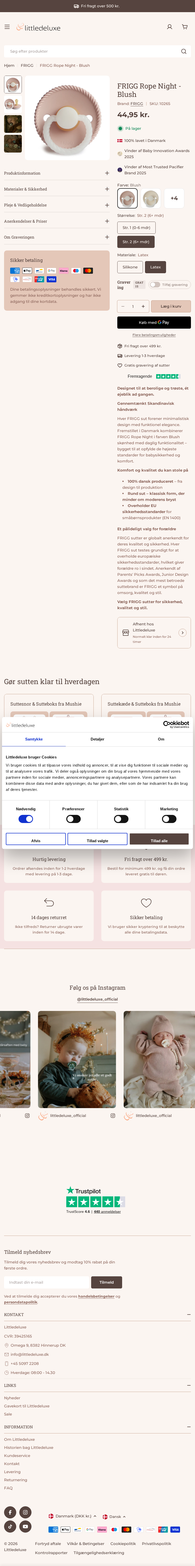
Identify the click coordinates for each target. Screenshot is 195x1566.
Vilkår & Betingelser (85, 1543)
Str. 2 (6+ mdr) (136, 241)
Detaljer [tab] (98, 739)
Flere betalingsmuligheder (154, 335)
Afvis (35, 841)
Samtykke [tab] (34, 739)
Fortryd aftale (48, 1543)
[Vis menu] (7, 27)
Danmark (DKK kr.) (73, 1516)
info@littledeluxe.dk (30, 1354)
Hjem (9, 65)
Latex (155, 267)
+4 (174, 198)
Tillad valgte (97, 841)
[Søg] (184, 51)
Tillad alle (159, 841)
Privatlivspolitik (156, 1543)
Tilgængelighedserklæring (99, 1552)
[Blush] (127, 198)
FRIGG (27, 65)
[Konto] (170, 27)
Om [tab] (161, 739)
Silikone (130, 267)
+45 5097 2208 (25, 1363)
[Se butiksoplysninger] (182, 633)
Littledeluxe (15, 1549)
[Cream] (151, 198)
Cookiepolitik (123, 1543)
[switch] (73, 819)
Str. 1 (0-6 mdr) (136, 227)
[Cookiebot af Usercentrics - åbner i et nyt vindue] (167, 724)
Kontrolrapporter (51, 1552)
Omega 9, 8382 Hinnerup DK (38, 1345)
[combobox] (97, 51)
